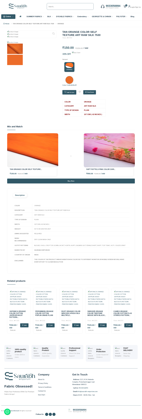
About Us (41, 379)
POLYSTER (121, 16)
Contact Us (42, 391)
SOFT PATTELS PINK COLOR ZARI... (100, 169)
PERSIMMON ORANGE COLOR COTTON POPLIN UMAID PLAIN (44, 313)
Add (25, 325)
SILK (49, 16)
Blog (132, 16)
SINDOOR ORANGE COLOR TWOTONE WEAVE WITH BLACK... (96, 313)
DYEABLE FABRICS (64, 16)
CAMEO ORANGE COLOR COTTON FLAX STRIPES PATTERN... (123, 313)
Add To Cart (70, 92)
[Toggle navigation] (45, 6)
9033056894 (83, 388)
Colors (8, 16)
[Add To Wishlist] (79, 92)
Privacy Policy (43, 383)
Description (20, 195)
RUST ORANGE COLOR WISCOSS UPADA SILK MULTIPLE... (70, 313)
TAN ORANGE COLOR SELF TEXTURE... (26, 169)
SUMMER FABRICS (34, 16)
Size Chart (41, 395)
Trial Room (90, 92)
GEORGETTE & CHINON (102, 16)
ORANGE (69, 69)
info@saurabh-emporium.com (87, 391)
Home (7, 23)
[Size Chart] (76, 54)
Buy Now (71, 181)
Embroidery (82, 16)
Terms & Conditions (44, 387)
